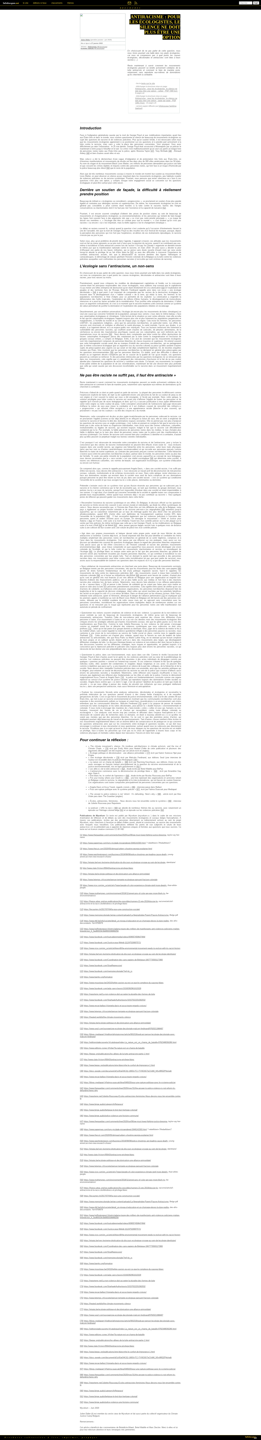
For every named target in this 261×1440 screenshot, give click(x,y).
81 (138, 766)
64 (98, 547)
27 (82, 1000)
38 (82, 1065)
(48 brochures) (97, 47)
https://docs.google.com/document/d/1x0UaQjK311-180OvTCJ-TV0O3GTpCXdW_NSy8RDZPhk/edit (128, 1071)
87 (138, 789)
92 (162, 810)
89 (170, 801)
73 (91, 635)
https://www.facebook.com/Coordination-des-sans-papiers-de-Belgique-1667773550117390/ (123, 960)
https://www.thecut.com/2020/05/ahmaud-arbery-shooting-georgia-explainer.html (117, 849)
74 (122, 677)
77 (148, 753)
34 (82, 1042)
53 (163, 288)
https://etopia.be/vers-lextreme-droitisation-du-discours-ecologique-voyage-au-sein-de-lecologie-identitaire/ (130, 954)
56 (112, 352)
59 (163, 509)
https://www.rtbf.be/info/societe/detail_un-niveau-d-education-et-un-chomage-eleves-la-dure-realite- (126, 921)
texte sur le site (148, 83)
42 (82, 1088)
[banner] (11, 3)
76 (107, 748)
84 (127, 775)
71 (163, 596)
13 (82, 915)
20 (82, 960)
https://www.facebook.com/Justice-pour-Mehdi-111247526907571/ (112, 942)
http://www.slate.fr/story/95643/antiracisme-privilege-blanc (108, 868)
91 (122, 810)
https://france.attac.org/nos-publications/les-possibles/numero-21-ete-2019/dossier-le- (121, 901)
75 (140, 703)
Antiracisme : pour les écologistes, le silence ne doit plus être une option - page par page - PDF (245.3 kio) (156, 100)
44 (82, 1104)
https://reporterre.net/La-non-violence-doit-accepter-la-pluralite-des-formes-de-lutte (119, 994)
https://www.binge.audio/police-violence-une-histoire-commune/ (111, 1116)
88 (159, 794)
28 (82, 1006)
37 (82, 1059)
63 (115, 525)
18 (82, 948)
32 (82, 1028)
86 (133, 787)
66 (179, 568)
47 (152, 151)
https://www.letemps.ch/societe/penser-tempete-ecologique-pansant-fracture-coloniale (120, 879)
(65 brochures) (92, 48)
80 (126, 762)
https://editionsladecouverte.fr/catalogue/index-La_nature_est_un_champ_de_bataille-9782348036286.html (130, 1042)
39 (82, 1071)
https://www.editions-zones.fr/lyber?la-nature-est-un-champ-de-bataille (114, 1048)
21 (82, 965)
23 (82, 977)
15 (82, 929)
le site (25, 3)
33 (82, 1034)
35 (82, 1048)
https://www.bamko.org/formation (98, 977)
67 (131, 573)
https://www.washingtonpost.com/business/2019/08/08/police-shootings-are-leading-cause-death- (125, 854)
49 (88, 153)
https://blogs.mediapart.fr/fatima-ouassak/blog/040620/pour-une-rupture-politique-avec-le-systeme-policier (130, 1082)
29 (82, 1011)
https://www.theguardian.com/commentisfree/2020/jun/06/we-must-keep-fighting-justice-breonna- (125, 835)
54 (94, 292)
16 (82, 937)
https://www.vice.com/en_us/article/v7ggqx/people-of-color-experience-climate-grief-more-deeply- (125, 885)
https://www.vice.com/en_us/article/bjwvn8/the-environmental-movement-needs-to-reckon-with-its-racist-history (132, 948)
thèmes (70, 3)
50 (108, 168)
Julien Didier (85, 40)
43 (82, 1096)
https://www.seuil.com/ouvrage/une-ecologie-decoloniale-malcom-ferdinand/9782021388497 (123, 1028)
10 (82, 893)
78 (118, 757)
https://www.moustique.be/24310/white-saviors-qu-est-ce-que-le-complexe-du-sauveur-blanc (124, 983)
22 (82, 971)
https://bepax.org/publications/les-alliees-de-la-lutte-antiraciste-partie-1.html (116, 1054)
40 (82, 1077)
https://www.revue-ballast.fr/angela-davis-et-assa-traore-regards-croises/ (115, 1006)
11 (81, 901)
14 (82, 921)
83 (156, 771)
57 (165, 404)
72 (90, 628)
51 (164, 208)
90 (116, 808)
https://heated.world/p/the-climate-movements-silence (107, 1017)
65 (91, 551)
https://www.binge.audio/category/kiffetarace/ (103, 1104)
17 (82, 942)
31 (82, 1023)
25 (82, 988)
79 (135, 760)
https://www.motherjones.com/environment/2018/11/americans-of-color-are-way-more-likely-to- (125, 893)
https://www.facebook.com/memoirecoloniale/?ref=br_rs (108, 971)
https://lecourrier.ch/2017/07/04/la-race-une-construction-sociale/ (112, 909)
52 (132, 252)
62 (100, 525)
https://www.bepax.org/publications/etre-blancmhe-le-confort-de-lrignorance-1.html (119, 1065)
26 (82, 994)
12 (82, 909)
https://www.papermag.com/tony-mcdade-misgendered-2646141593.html (114, 843)
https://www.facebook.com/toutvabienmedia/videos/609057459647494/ (114, 937)
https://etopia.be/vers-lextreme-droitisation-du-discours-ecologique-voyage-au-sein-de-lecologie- (124, 862)
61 (90, 521)
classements (57, 3)
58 (152, 458)
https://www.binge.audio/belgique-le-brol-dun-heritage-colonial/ (110, 1110)
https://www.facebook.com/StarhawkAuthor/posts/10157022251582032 (114, 1000)
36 (82, 1054)
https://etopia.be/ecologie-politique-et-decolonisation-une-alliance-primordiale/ (116, 874)
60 (108, 516)
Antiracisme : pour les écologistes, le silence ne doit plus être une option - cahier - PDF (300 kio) (156, 90)
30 (82, 1017)
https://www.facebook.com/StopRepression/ (103, 965)
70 (104, 584)
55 (110, 334)
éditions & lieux (40, 3)
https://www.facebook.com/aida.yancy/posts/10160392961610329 (112, 988)
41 (82, 1082)
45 (82, 1110)
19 (82, 954)
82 (123, 769)
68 (98, 575)
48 (170, 151)
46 (82, 1116)
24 (82, 983)
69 (137, 575)
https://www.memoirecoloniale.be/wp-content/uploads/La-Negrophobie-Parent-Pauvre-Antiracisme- (126, 915)
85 (127, 778)
